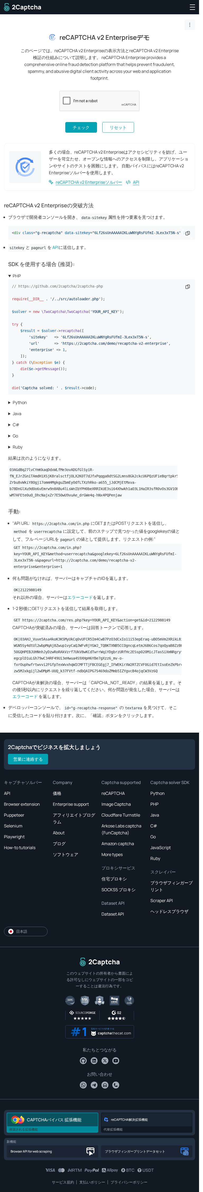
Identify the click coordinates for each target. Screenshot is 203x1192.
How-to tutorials (19, 847)
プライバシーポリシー (128, 1182)
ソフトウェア (65, 854)
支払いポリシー (92, 1182)
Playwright (14, 837)
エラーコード (80, 597)
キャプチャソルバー (23, 782)
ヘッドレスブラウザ (169, 911)
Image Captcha (116, 804)
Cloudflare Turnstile (121, 815)
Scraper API (161, 900)
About (58, 833)
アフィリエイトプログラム (74, 818)
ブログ (59, 843)
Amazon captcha (118, 843)
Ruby (17, 447)
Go (15, 436)
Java (17, 413)
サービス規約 (63, 1182)
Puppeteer (14, 815)
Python (20, 402)
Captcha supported (121, 782)
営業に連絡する (28, 759)
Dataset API (113, 903)
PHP (17, 276)
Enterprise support (71, 804)
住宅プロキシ (114, 879)
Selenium (13, 826)
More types (112, 854)
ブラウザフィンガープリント (171, 886)
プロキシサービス (118, 868)
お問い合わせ (99, 1074)
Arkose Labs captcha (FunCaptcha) (121, 829)
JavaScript (160, 847)
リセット (118, 127)
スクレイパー (163, 872)
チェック (81, 127)
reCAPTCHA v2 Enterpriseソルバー (89, 182)
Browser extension (22, 804)
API (136, 182)
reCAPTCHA (113, 793)
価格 (57, 793)
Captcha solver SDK (170, 782)
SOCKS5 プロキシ (119, 890)
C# (16, 425)
